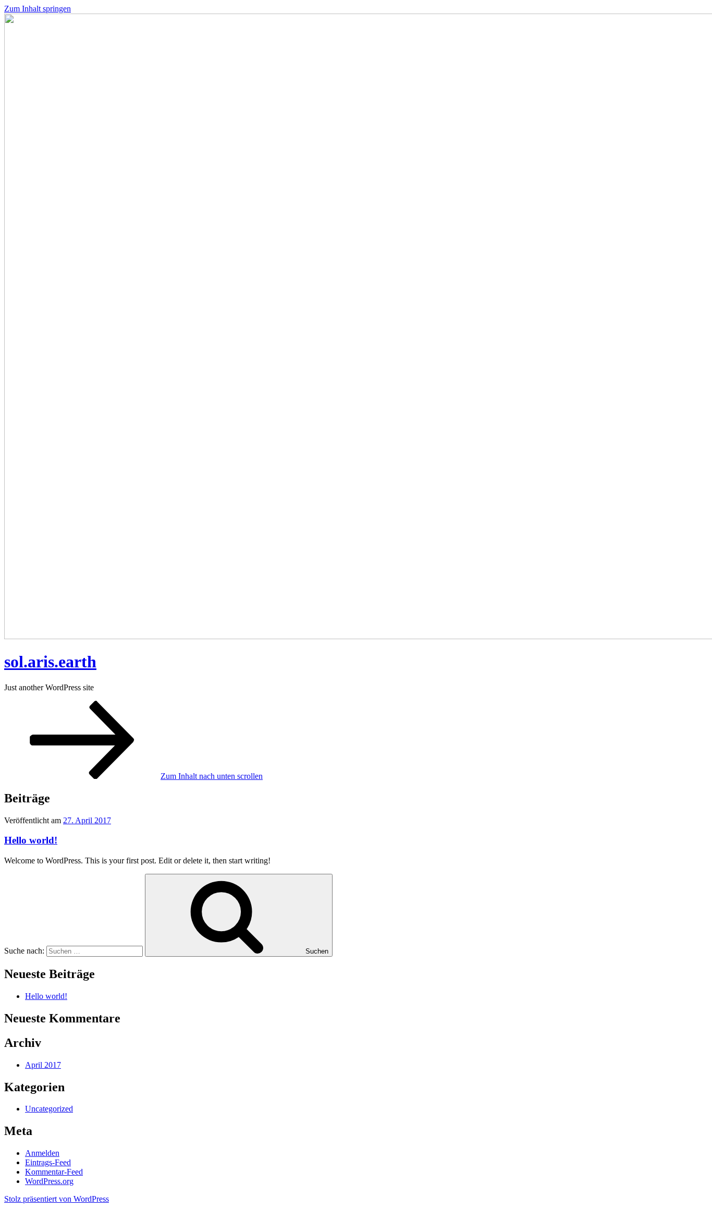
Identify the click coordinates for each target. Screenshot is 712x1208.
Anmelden (42, 1153)
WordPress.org (49, 1181)
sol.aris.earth (50, 661)
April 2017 (43, 1064)
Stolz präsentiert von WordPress (56, 1198)
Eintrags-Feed (48, 1162)
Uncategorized (49, 1108)
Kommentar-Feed (54, 1171)
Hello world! (30, 840)
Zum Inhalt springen (37, 8)
